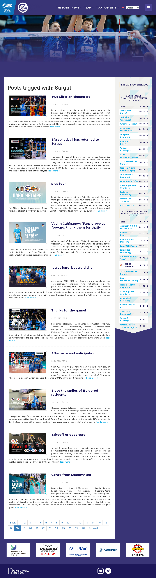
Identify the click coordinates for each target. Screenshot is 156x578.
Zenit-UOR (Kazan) (128, 246)
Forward (93, 528)
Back (13, 522)
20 (30, 528)
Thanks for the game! (68, 310)
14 (93, 522)
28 (83, 528)
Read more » (55, 127)
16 (106, 522)
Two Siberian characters (70, 97)
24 (56, 528)
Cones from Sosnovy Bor (71, 475)
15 (99, 522)
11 (74, 522)
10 (68, 522)
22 (43, 528)
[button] (4, 38)
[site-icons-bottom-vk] (100, 571)
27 (76, 528)
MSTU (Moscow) (127, 205)
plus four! (59, 183)
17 (11, 528)
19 (24, 528)
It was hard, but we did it (71, 267)
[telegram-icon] (107, 571)
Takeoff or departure (68, 434)
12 (80, 522)
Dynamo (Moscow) (128, 124)
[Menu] (148, 7)
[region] (78, 38)
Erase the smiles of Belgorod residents (74, 392)
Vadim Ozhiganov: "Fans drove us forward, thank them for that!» (78, 225)
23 (49, 528)
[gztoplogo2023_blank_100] (21, 7)
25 (63, 528)
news (75, 7)
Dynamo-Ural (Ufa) (128, 181)
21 (37, 528)
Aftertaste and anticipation (73, 353)
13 (86, 522)
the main (62, 7)
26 (70, 528)
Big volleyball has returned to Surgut (75, 141)
